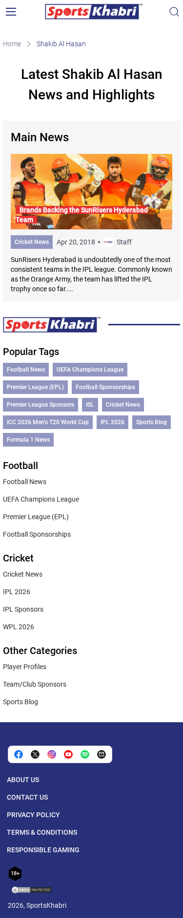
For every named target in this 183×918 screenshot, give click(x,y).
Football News (26, 369)
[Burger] (11, 11)
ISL (90, 404)
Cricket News (32, 242)
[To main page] (93, 11)
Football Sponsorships (105, 387)
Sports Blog (151, 422)
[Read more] (92, 224)
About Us (23, 780)
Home (12, 44)
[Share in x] (35, 754)
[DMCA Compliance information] (32, 891)
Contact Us (27, 797)
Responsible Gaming (43, 850)
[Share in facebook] (18, 754)
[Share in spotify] (85, 754)
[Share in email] (101, 754)
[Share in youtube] (68, 754)
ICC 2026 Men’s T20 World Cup (48, 422)
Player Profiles (24, 667)
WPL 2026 (18, 627)
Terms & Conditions (42, 832)
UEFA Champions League (90, 369)
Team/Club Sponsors (34, 684)
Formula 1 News (28, 439)
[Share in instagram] (51, 754)
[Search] (174, 12)
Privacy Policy (33, 815)
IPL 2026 (112, 422)
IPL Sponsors (23, 609)
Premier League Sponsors (40, 404)
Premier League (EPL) (35, 387)
